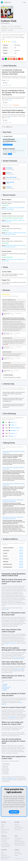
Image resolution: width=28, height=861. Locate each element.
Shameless (9, 168)
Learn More (14, 812)
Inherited (8, 187)
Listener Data (17, 826)
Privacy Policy (17, 852)
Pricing (2, 826)
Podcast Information (19, 827)
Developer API (4, 832)
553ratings (13, 41)
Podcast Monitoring (5, 846)
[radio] (2, 42)
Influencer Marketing (5, 844)
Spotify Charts (4, 858)
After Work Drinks (11, 177)
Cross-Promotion (5, 843)
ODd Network (5, 23)
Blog (2, 852)
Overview (17, 824)
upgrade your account (10, 643)
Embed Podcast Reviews (20, 844)
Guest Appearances (5, 838)
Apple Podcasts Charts (6, 857)
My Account (3, 831)
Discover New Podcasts (20, 843)
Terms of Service (18, 853)
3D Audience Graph (19, 838)
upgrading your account (18, 658)
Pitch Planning (18, 829)
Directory (3, 853)
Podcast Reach (18, 840)
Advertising (3, 841)
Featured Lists (4, 855)
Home (2, 824)
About (2, 827)
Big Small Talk (10, 182)
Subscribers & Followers (20, 841)
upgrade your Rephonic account (9, 778)
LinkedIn (16, 855)
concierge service (12, 717)
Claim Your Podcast (5, 829)
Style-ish (8, 172)
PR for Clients (4, 840)
